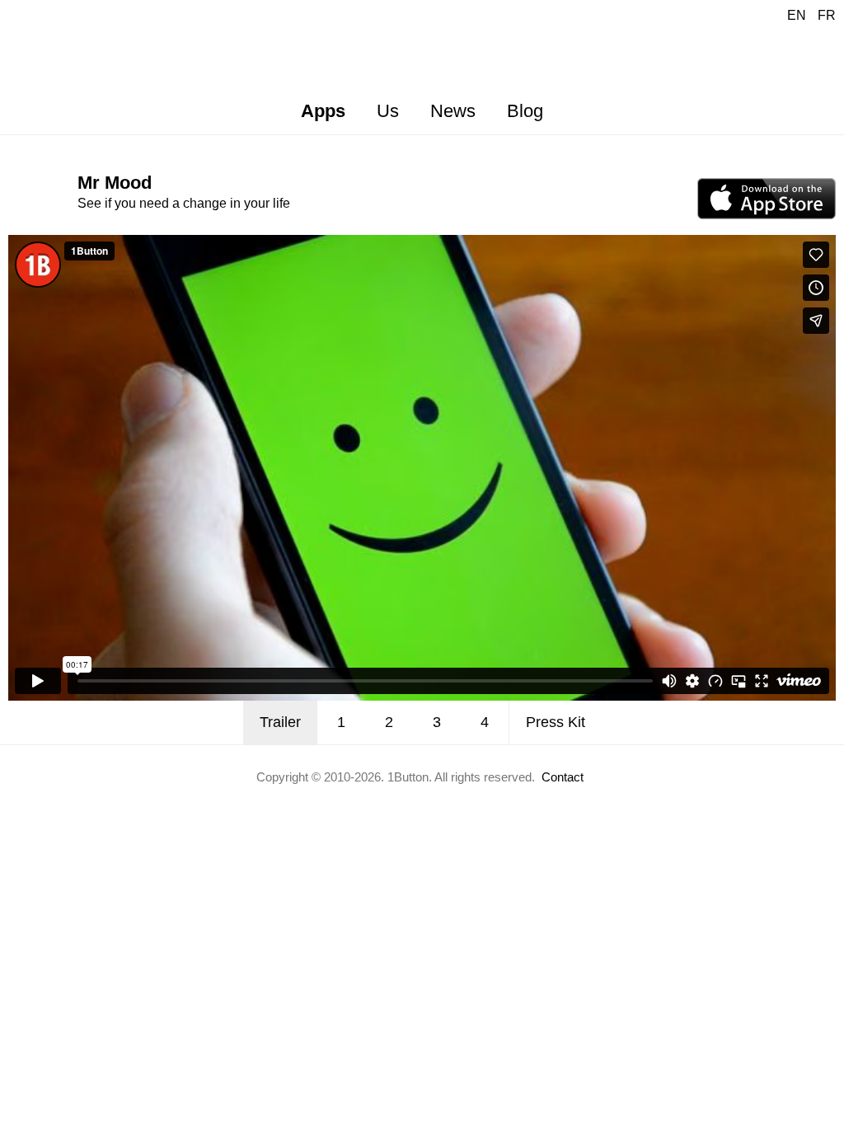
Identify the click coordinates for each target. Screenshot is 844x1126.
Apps (323, 111)
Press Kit (555, 722)
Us (388, 111)
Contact (563, 777)
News (453, 111)
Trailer (280, 722)
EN (796, 15)
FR (827, 15)
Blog (525, 111)
